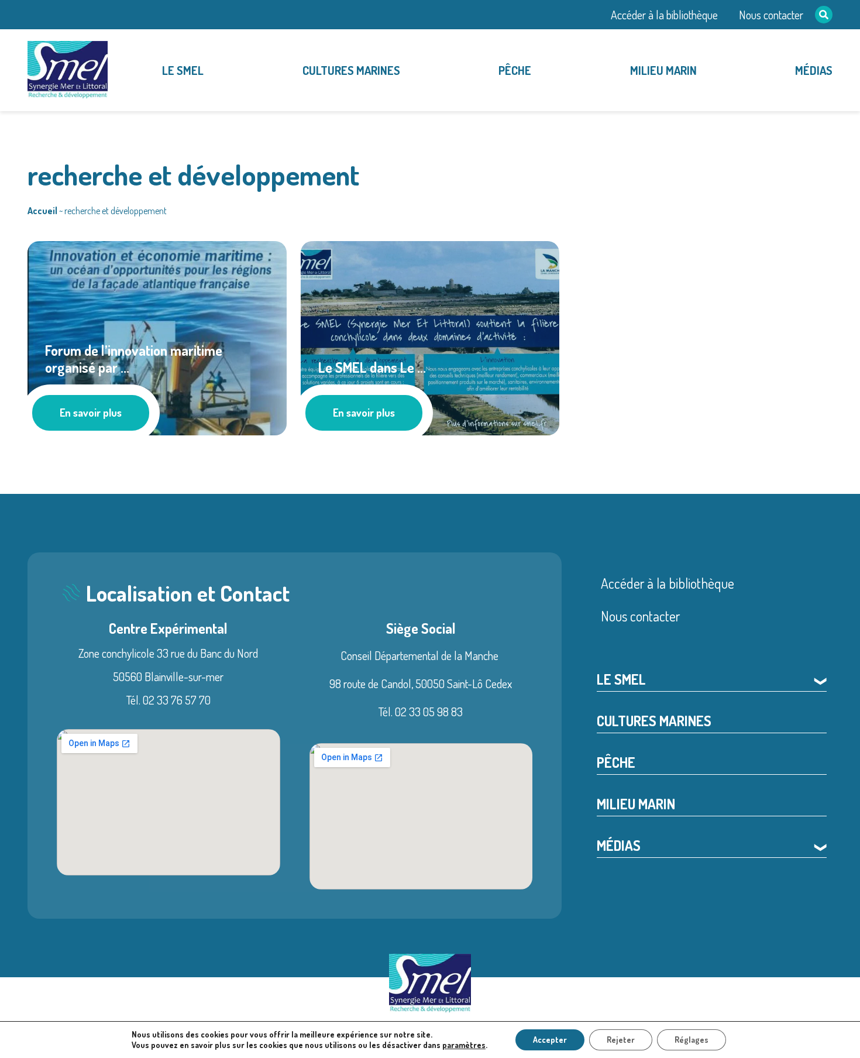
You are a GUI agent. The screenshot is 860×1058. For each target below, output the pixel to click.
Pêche (514, 70)
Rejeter (621, 1040)
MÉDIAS (814, 70)
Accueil (42, 211)
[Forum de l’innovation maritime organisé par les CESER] (157, 335)
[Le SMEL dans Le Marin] (430, 335)
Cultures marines (351, 70)
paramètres (464, 1045)
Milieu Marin (663, 70)
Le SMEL (183, 70)
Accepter (550, 1040)
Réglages (691, 1040)
